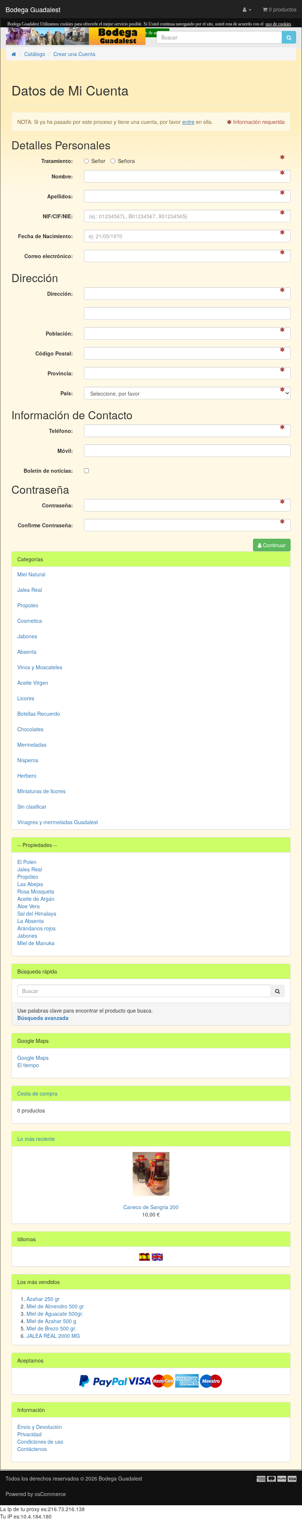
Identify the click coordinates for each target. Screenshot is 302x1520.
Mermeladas (31, 744)
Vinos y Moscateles (39, 667)
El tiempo (28, 1065)
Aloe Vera (28, 906)
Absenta (26, 651)
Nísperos (27, 760)
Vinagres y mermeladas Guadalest (57, 822)
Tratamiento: (57, 160)
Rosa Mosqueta (35, 891)
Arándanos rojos (36, 928)
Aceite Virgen (32, 682)
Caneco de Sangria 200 (151, 1207)
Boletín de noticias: (48, 470)
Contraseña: (57, 505)
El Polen (26, 861)
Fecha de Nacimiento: (45, 236)
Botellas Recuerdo (38, 713)
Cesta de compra (37, 1093)
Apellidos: (60, 196)
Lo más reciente (36, 1138)
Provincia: (60, 373)
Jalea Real (29, 589)
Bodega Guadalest (33, 9)
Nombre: (62, 176)
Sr (98, 160)
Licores (25, 698)
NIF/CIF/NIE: (58, 216)
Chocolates (30, 729)
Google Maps (33, 1057)
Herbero (26, 775)
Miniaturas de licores (41, 791)
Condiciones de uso (40, 1441)
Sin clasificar (31, 806)
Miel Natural (31, 574)
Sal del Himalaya (36, 913)
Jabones (27, 636)
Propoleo (27, 605)
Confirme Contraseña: (45, 525)
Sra (126, 160)
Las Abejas (30, 884)
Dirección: (60, 293)
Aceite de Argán (36, 898)
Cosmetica (29, 620)
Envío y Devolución (39, 1426)
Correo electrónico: (48, 256)
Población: (59, 333)
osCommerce (50, 1494)
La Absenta (30, 920)
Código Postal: (54, 353)
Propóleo (27, 876)
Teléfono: (61, 430)
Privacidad (29, 1434)
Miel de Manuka (36, 943)
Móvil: (65, 450)
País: (66, 393)
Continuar (273, 545)
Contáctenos (32, 1449)
